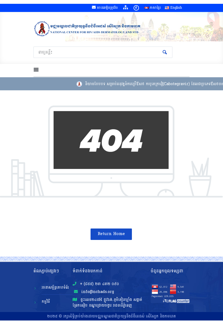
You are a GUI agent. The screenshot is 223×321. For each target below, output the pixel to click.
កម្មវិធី (46, 301)
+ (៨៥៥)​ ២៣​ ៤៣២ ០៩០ (99, 283)
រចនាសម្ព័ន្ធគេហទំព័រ (55, 287)
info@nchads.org (97, 291)
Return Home (111, 233)
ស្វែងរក (165, 52)
